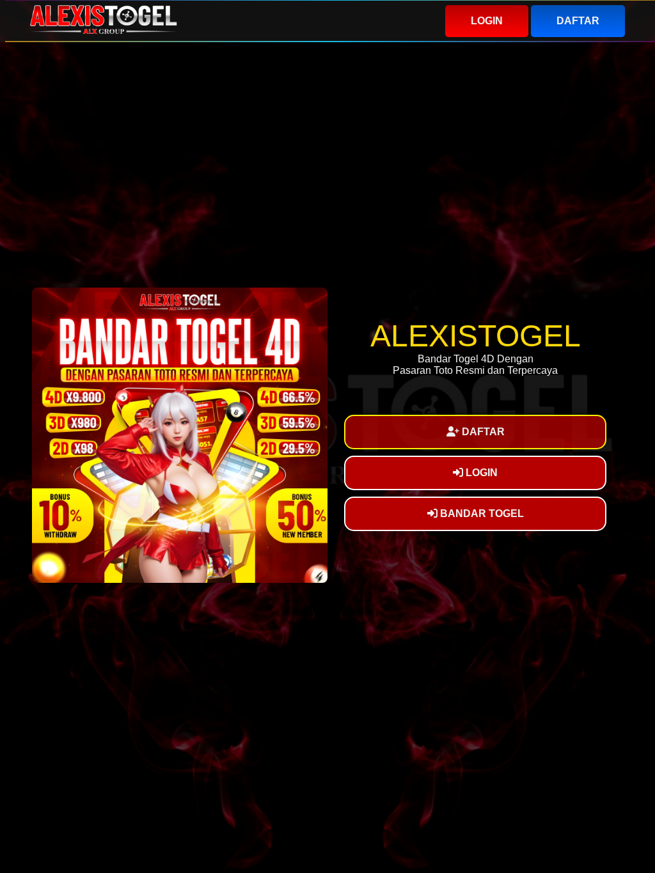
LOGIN (487, 20)
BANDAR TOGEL (481, 513)
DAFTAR (577, 20)
